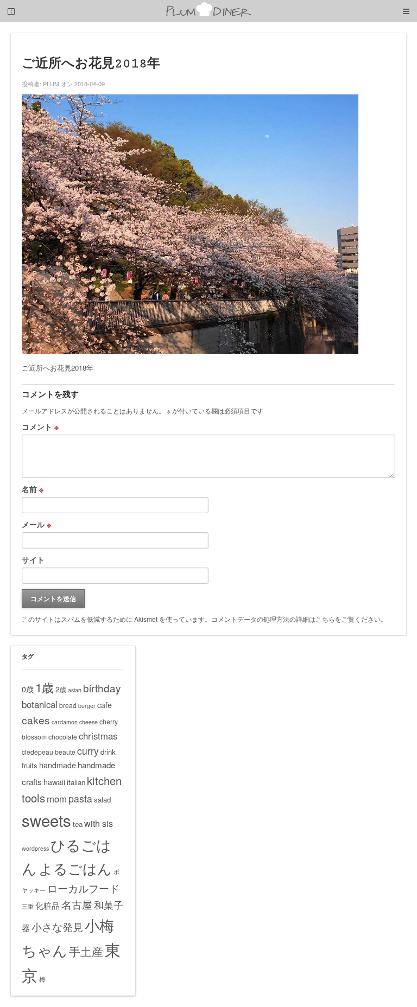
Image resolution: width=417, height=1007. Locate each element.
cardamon (65, 722)
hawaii (54, 781)
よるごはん (75, 868)
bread (68, 705)
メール (36, 524)
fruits (29, 765)
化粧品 (47, 905)
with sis (98, 823)
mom (57, 798)
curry (88, 750)
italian (76, 782)
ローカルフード (83, 888)
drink (108, 752)
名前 (32, 488)
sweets (46, 819)
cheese (88, 722)
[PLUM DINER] (208, 14)
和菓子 (108, 904)
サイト (33, 559)
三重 (28, 906)
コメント (40, 426)
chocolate (62, 736)
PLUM (51, 83)
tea (78, 824)
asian (74, 690)
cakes (36, 720)
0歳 (28, 689)
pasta (80, 798)
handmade (57, 765)
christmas (98, 735)
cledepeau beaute (48, 751)
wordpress (35, 848)
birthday (102, 687)
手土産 (86, 951)
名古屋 (76, 904)
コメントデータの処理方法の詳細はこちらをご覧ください (296, 618)
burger (87, 706)
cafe (104, 704)
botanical (40, 704)
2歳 (60, 689)
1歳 (44, 687)
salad (102, 799)
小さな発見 (57, 926)
